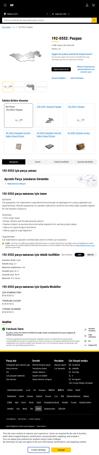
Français (30, 396)
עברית (56, 396)
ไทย (31, 408)
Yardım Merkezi (38, 372)
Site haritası (11, 379)
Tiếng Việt (61, 408)
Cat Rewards (59, 368)
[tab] (8, 87)
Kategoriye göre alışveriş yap (18, 365)
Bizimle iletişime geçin (41, 365)
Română (65, 402)
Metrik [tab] (91, 254)
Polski (39, 402)
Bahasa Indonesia (73, 396)
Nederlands (11, 396)
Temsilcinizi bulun (39, 368)
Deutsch (39, 396)
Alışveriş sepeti (60, 365)
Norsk (31, 402)
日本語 (9, 402)
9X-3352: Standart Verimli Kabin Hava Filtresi (18, 135)
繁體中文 (61, 390)
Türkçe (38, 408)
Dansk (78, 390)
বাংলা (34, 390)
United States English (15, 390)
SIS (7, 372)
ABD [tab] (79, 254)
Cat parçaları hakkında (15, 375)
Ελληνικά (48, 396)
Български (42, 390)
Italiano (86, 396)
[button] (86, 69)
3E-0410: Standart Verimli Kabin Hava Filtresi (49, 135)
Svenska (10, 408)
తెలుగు (25, 408)
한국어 (23, 402)
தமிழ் (18, 408)
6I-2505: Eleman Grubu (79, 133)
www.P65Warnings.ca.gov (85, 245)
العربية (28, 390)
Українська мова (49, 408)
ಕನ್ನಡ (16, 402)
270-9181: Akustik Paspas (49, 106)
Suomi (21, 396)
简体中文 (52, 390)
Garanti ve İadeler (39, 375)
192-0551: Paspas (76, 106)
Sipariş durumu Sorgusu (42, 379)
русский (73, 402)
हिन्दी (62, 396)
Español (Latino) (85, 402)
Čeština (69, 390)
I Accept (61, 450)
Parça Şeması (12, 368)
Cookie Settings (34, 419)
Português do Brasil (51, 402)
